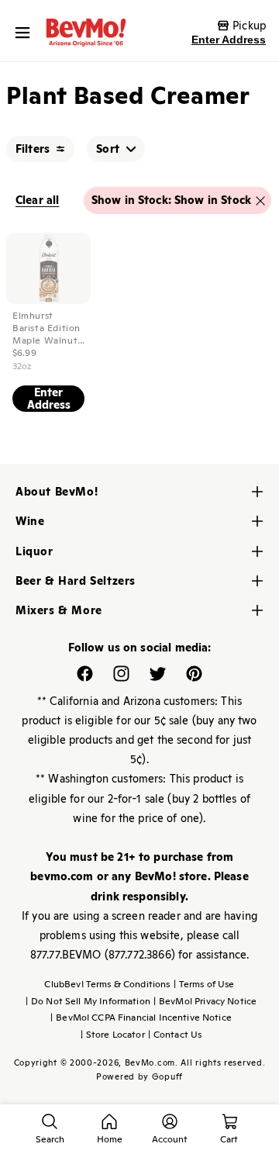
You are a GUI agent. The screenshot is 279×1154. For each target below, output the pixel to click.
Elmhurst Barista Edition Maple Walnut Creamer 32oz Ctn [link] (46, 328)
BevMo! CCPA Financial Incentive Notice (141, 1017)
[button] (26, 33)
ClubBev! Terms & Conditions (107, 984)
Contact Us (175, 1034)
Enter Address (228, 39)
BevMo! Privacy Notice (205, 1001)
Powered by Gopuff (139, 1076)
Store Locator (113, 1034)
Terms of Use (204, 984)
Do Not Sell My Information (88, 1001)
